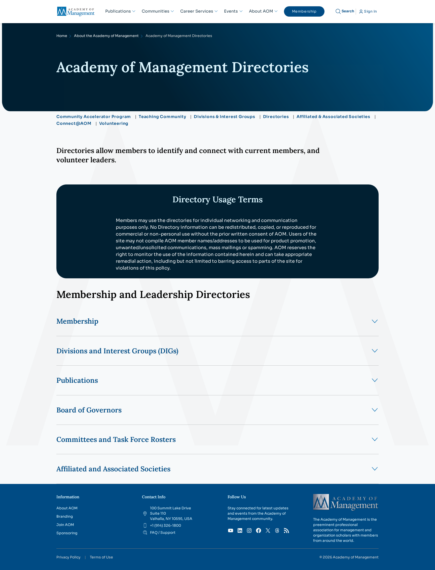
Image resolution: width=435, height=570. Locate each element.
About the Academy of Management (106, 35)
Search (348, 11)
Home (61, 35)
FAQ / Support (162, 532)
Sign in (370, 11)
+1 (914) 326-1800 (165, 525)
